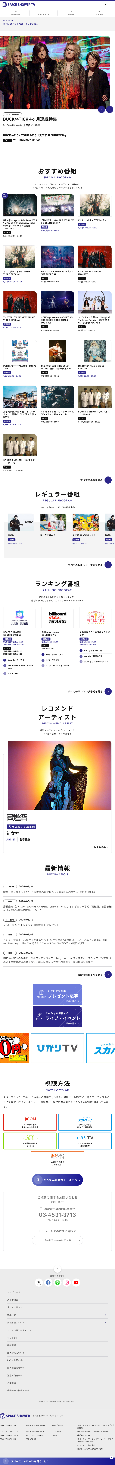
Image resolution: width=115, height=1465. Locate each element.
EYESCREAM (57, 1431)
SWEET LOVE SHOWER (35, 1435)
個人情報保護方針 (16, 1367)
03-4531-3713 (57, 1215)
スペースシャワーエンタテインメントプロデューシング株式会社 (95, 1440)
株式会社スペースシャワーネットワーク (93, 1431)
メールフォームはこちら (57, 1240)
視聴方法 (99, 14)
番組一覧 (71, 14)
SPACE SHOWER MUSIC (36, 1425)
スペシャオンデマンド (9, 1431)
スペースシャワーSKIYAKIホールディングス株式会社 (95, 1426)
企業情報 (11, 1382)
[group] (55, 72)
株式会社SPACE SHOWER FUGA (90, 1449)
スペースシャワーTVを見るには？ (30, 1461)
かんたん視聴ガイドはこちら (62, 1180)
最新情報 (11, 1345)
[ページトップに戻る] (57, 1269)
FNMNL (55, 1435)
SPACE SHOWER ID (8, 1439)
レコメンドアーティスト (19, 1330)
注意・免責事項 (14, 1375)
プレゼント (12, 1337)
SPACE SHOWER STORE (36, 1431)
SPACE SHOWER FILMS (9, 1435)
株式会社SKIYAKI (84, 1435)
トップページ (13, 1292)
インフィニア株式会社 (86, 1445)
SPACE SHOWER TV (8, 1425)
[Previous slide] (101, 109)
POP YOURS (31, 1439)
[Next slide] (109, 109)
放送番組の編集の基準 (18, 1390)
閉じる (111, 1457)
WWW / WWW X (58, 1425)
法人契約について (16, 1352)
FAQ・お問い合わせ (17, 1360)
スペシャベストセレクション (24, 23)
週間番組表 (15, 14)
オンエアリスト (43, 14)
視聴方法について (16, 1322)
